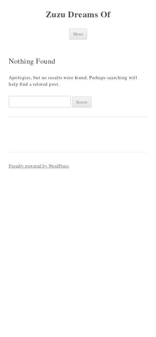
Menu (78, 34)
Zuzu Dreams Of (78, 14)
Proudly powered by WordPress (39, 165)
